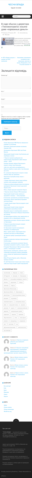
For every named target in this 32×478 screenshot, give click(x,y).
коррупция (6, 314)
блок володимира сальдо (18, 295)
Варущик (15, 272)
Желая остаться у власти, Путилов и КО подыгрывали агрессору (19, 358)
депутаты (6, 308)
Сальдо (21, 282)
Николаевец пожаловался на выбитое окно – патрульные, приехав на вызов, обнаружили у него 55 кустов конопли (24, 61)
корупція (14, 314)
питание (6, 321)
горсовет (23, 304)
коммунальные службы (16, 311)
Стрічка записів (8, 407)
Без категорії (7, 386)
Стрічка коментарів (9, 409)
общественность (8, 317)
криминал (21, 314)
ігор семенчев (7, 330)
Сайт (2, 107)
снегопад (11, 324)
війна (5, 304)
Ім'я (2, 91)
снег (5, 324)
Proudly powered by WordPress (9, 471)
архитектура (7, 295)
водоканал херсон (8, 301)
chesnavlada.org (23, 33)
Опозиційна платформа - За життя (18, 279)
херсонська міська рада (9, 327)
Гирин (21, 272)
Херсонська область (8, 292)
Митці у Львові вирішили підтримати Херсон (15, 190)
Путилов (6, 282)
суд (17, 324)
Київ (5, 388)
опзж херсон (23, 317)
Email (3, 99)
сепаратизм (22, 321)
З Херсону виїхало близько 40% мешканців (15, 192)
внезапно (6, 298)
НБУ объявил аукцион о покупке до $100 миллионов (8, 59)
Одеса (5, 394)
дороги (13, 308)
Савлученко (13, 282)
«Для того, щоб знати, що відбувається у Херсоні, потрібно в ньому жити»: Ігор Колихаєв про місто (16, 168)
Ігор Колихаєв (7, 272)
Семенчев (6, 285)
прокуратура (13, 321)
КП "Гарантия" (7, 276)
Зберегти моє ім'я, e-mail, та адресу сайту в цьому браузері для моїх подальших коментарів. (15, 117)
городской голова (13, 304)
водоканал (14, 298)
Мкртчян (6, 279)
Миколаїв (7, 34)
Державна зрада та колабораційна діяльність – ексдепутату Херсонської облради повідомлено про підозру (16, 212)
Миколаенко (23, 276)
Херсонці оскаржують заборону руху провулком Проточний (19, 341)
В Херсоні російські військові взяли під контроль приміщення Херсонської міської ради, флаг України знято (16, 185)
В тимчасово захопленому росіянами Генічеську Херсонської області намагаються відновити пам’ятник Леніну (16, 199)
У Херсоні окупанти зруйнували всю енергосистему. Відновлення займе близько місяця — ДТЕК (15, 159)
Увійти (5, 405)
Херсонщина (19, 292)
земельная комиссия (22, 308)
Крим (5, 390)
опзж (16, 317)
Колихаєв (15, 276)
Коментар (4, 75)
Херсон (13, 285)
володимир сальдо (20, 301)
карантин (6, 311)
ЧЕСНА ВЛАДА (16, 4)
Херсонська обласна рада (10, 288)
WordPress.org (7, 411)
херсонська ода (22, 327)
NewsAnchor (26, 471)
